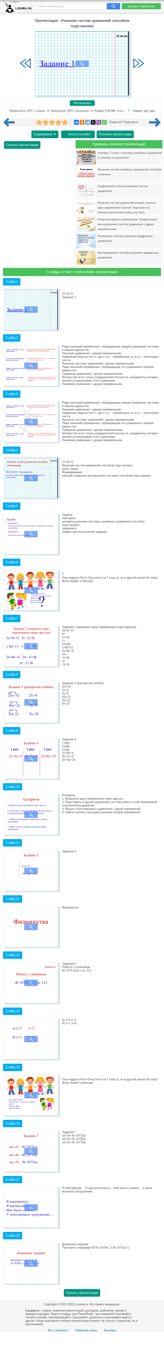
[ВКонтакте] (76, 122)
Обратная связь (86, 1330)
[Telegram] (87, 122)
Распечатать (82, 103)
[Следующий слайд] (138, 64)
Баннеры (110, 1330)
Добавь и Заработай (141, 6)
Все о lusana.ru (58, 1330)
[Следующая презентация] (155, 122)
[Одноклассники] (82, 122)
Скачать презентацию (22, 145)
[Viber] (98, 122)
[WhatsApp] (104, 122)
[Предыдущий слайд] (25, 64)
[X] (93, 122)
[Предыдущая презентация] (11, 122)
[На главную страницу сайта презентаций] (19, 8)
